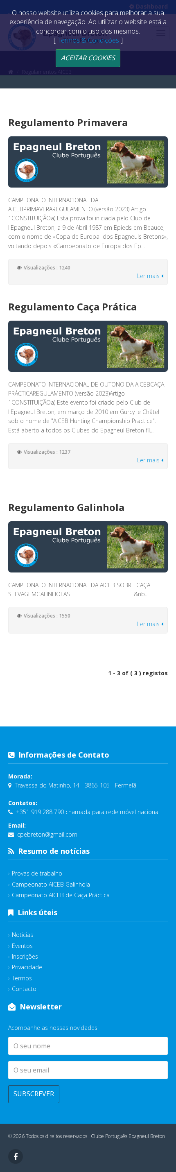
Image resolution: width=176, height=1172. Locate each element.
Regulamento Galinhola (66, 507)
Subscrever (34, 1093)
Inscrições (25, 956)
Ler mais (149, 276)
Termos (22, 978)
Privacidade (27, 967)
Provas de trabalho (37, 873)
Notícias (22, 935)
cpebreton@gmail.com (47, 834)
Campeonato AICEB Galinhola (51, 884)
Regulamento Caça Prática (72, 306)
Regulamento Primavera (68, 122)
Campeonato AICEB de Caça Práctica (61, 895)
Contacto (24, 989)
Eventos (22, 946)
